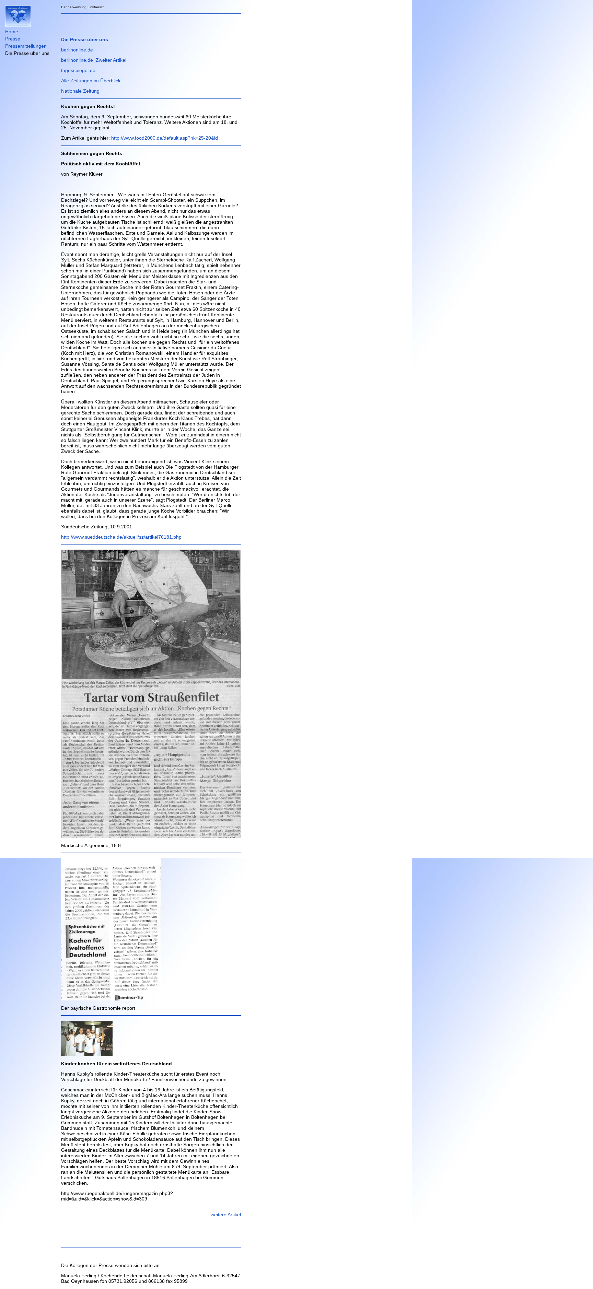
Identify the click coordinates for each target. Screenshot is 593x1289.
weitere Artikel (226, 1214)
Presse (12, 39)
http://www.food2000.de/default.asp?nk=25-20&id (164, 138)
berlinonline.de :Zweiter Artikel (93, 60)
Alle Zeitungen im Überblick (90, 80)
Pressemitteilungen (26, 46)
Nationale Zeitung (80, 91)
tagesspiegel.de (78, 70)
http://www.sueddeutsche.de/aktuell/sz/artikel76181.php (121, 537)
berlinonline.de (77, 49)
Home (11, 31)
